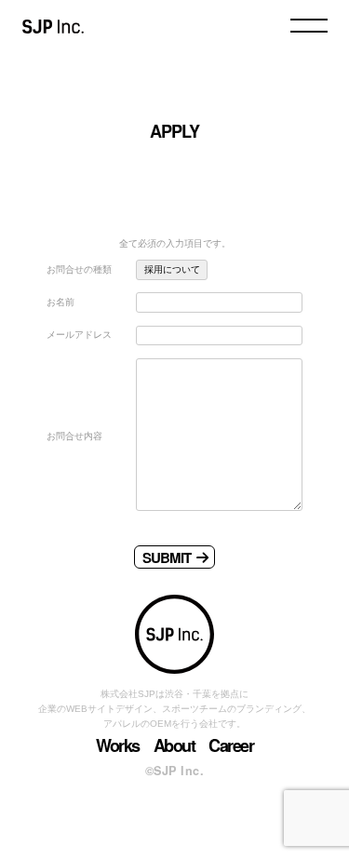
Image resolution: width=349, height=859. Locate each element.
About (174, 745)
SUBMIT (166, 557)
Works (118, 745)
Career (230, 745)
